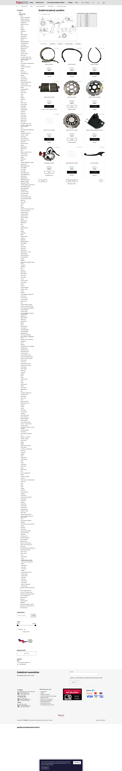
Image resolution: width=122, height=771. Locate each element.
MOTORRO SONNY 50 (25, 537)
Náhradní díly (22, 14)
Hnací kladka (23, 282)
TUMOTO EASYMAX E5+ (25, 17)
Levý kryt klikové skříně (26, 531)
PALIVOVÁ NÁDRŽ (24, 309)
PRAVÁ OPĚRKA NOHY (25, 174)
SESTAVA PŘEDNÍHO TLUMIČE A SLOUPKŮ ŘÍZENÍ (27, 314)
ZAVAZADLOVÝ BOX (25, 183)
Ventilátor (23, 413)
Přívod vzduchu (24, 297)
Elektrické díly (24, 120)
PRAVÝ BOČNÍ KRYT (25, 255)
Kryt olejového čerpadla (26, 520)
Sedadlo (22, 97)
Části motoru (24, 551)
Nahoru (43, 180)
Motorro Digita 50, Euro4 (25, 590)
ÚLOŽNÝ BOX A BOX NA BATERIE (27, 346)
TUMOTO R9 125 (23, 420)
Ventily (22, 203)
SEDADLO (23, 29)
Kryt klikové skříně (25, 430)
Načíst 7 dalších (72, 180)
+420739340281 (22, 664)
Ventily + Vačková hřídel (26, 423)
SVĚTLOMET (23, 171)
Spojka (22, 70)
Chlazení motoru (24, 511)
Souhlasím (77, 762)
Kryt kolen (23, 111)
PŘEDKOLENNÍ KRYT (25, 241)
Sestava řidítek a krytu (26, 363)
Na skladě (22, 629)
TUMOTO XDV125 (24, 143)
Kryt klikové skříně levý (26, 66)
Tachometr (23, 115)
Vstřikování (23, 77)
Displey (22, 442)
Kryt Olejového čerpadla (26, 433)
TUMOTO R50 (23, 80)
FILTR (22, 268)
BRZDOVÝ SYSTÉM (24, 24)
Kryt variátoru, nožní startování (28, 524)
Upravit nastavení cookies (46, 720)
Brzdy (22, 483)
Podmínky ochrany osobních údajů (48, 696)
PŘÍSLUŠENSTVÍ (24, 190)
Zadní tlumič (23, 464)
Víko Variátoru (24, 411)
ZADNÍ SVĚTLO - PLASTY (26, 252)
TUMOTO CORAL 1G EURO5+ (26, 358)
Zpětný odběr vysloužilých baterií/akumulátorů (46, 701)
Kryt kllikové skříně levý (26, 133)
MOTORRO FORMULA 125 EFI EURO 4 (27, 588)
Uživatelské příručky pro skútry (47, 705)
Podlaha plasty (24, 109)
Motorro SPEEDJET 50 (25, 595)
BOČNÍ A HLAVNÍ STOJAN (26, 152)
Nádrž (22, 96)
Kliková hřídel (24, 273)
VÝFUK (22, 26)
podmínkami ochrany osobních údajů (93, 678)
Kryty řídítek (23, 582)
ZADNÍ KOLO (23, 31)
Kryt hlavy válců (24, 280)
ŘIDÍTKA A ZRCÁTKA (25, 19)
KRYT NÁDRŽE (23, 167)
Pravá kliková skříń (25, 193)
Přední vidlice (24, 368)
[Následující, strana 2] (101, 180)
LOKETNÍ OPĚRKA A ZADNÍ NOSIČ (28, 184)
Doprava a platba (44, 697)
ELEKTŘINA (23, 50)
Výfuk (22, 94)
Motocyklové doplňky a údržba (27, 604)
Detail (71, 106)
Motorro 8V (22, 546)
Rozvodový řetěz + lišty (26, 57)
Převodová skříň (24, 195)
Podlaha (22, 502)
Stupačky (23, 493)
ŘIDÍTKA (22, 145)
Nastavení (45, 768)
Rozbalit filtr (26, 631)
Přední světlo (24, 360)
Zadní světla (23, 387)
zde (47, 764)
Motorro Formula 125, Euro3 (26, 592)
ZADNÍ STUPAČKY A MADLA (26, 304)
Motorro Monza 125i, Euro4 (26, 544)
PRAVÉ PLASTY (24, 250)
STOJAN (22, 226)
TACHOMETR (23, 45)
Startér (22, 291)
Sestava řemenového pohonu (27, 209)
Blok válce (23, 200)
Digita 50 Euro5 (23, 541)
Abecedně (78, 43)
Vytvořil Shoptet (101, 720)
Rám (22, 101)
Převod (22, 207)
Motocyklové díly (24, 607)
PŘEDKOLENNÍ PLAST (25, 41)
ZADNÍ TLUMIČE (24, 34)
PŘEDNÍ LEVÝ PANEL (25, 181)
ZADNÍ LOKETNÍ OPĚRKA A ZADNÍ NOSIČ (27, 263)
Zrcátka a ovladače (25, 476)
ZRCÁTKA (23, 270)
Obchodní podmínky (45, 694)
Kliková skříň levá (24, 73)
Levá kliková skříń (24, 191)
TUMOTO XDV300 (24, 217)
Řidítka (22, 87)
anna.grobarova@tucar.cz (24, 662)
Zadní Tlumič (24, 103)
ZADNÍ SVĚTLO (24, 48)
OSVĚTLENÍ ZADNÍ (24, 331)
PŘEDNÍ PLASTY (24, 38)
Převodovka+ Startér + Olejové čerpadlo (27, 428)
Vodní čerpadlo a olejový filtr (27, 294)
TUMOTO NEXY (23, 301)
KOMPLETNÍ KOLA (24, 600)
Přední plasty (24, 108)
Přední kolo (23, 90)
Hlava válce (23, 122)
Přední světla (24, 116)
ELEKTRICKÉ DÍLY (24, 326)
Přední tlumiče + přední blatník (27, 480)
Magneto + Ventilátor (25, 437)
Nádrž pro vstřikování (25, 584)
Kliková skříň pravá (25, 351)
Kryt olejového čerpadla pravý (27, 63)
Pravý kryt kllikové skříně (26, 198)
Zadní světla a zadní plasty (27, 562)
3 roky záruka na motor (46, 703)
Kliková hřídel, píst (25, 532)
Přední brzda (23, 92)
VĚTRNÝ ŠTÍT (23, 52)
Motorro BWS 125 (24, 539)
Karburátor (23, 534)
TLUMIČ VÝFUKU (24, 155)
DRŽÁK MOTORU (24, 228)
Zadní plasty (23, 457)
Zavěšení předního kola (26, 82)
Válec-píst (23, 275)
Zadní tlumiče (24, 384)
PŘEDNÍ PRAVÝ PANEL (25, 179)
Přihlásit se (74, 682)
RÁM (22, 33)
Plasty (22, 377)
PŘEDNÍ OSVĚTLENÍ (24, 46)
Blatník (22, 386)
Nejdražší (60, 43)
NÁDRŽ (22, 28)
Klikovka (22, 75)
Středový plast (24, 575)
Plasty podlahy (24, 574)
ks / (26, 653)
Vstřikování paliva (24, 214)
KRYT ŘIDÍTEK (23, 36)
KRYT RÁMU (23, 169)
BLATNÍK (22, 259)
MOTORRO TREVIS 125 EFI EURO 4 (27, 594)
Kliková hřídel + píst (25, 140)
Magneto (23, 65)
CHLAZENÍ (23, 238)
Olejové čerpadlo (24, 287)
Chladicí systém (24, 84)
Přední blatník (24, 104)
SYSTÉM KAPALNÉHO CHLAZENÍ (27, 162)
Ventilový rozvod (24, 394)
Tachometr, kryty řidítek (26, 497)
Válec (22, 61)
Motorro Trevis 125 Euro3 (25, 543)
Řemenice (23, 527)
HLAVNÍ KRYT (23, 341)
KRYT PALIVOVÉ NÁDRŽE (26, 335)
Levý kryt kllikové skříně (26, 197)
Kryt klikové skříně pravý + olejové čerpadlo (26, 59)
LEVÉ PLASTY (23, 248)
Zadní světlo (23, 118)
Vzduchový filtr (24, 78)
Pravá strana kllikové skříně (27, 356)
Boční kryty (23, 113)
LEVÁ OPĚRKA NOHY (25, 172)
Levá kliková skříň (24, 350)
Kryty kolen (23, 500)
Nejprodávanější (68, 43)
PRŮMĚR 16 (22, 602)
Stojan (22, 382)
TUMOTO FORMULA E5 (25, 473)
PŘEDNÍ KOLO (23, 22)
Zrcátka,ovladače (24, 89)
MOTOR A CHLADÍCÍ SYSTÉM (27, 306)
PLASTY (22, 40)
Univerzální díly (23, 597)
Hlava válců (23, 202)
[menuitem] (31, 2)
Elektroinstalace (24, 509)
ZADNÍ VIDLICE (24, 321)
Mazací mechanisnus (25, 210)
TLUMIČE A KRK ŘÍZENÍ (25, 21)
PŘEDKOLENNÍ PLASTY (25, 166)
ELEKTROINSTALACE (25, 188)
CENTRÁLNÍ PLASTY (25, 43)
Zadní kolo (23, 99)
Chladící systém (24, 53)
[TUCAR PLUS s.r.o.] (61, 715)
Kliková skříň (23, 272)
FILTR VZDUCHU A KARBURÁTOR (27, 308)
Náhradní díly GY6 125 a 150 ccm (27, 606)
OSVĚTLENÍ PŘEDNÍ (24, 329)
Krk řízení (23, 478)
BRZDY (22, 160)
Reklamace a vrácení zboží (47, 699)
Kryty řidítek (23, 106)
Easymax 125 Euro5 (24, 418)
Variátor (22, 68)
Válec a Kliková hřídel (25, 422)
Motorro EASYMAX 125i (25, 550)
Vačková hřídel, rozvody (26, 514)
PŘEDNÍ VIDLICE (24, 147)
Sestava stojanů (24, 492)
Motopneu (22, 599)
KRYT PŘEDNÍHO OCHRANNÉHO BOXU (27, 337)
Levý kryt (23, 285)
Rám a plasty (24, 553)
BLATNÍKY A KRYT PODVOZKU (27, 339)
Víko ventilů (23, 398)
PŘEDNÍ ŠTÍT (23, 240)
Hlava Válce (23, 55)
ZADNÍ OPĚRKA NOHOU (25, 186)
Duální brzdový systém (26, 365)
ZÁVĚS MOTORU (24, 154)
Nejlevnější (52, 43)
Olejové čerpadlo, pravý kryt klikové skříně (27, 516)
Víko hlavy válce (24, 425)
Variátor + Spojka (24, 438)
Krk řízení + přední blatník (26, 449)
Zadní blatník (24, 507)
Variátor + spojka (24, 135)
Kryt (21, 435)
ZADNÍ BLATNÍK (24, 178)
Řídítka (22, 563)
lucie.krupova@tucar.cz (24, 693)
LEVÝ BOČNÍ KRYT (24, 257)
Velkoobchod (43, 691)
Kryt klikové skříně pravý (26, 393)
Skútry (20, 12)
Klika (22, 205)
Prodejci (42, 693)
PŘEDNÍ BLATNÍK (24, 333)
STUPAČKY (23, 265)
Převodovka (23, 72)
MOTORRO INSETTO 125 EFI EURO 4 (27, 548)
